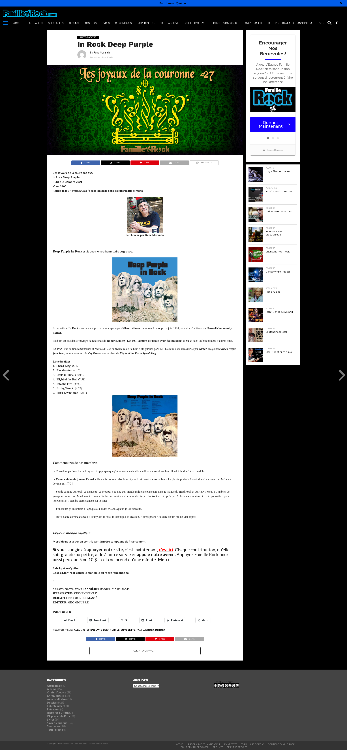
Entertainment (56, 706)
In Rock (160, 630)
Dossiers (90, 23)
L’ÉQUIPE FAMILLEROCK (256, 23)
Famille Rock (145, 630)
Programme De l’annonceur (294, 23)
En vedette (128, 630)
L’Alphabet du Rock (150, 23)
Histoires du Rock (224, 23)
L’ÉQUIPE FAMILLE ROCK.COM (194, 747)
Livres (106, 23)
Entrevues (53, 709)
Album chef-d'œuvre (88, 630)
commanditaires (57, 699)
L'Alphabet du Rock (58, 716)
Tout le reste (55, 729)
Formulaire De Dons (252, 744)
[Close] (341, 3)
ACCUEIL (18, 23)
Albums (74, 23)
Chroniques (123, 23)
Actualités (36, 23)
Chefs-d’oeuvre (196, 23)
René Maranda (101, 52)
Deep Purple (111, 630)
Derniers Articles (237, 747)
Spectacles (56, 23)
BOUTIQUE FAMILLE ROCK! (281, 744)
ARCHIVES (174, 23)
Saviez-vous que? (57, 723)
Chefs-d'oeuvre (56, 692)
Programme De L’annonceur (204, 744)
